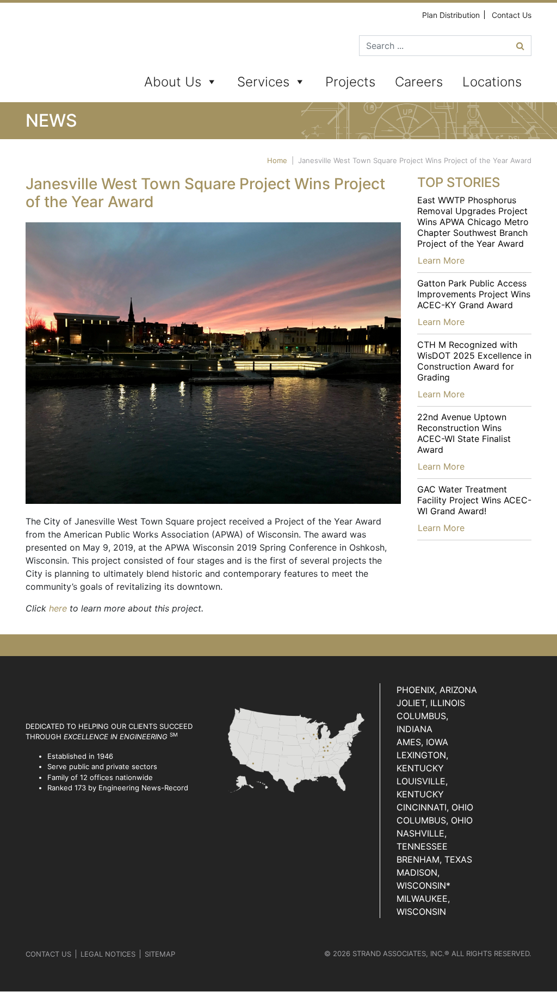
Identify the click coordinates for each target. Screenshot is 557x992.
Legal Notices (108, 954)
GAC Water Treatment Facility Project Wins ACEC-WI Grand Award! (474, 500)
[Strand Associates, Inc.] (67, 54)
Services (263, 82)
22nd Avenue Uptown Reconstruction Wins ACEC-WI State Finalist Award (464, 433)
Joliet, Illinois (431, 702)
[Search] (520, 45)
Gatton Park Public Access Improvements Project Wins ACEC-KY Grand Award (473, 294)
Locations (492, 82)
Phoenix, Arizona (437, 689)
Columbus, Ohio (435, 820)
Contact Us (511, 15)
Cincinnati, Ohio (435, 807)
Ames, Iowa (422, 742)
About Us (172, 82)
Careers (419, 82)
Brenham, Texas (434, 859)
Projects (350, 82)
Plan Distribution (451, 15)
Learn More (441, 260)
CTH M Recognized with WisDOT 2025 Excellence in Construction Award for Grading (474, 361)
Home (277, 160)
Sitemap (160, 954)
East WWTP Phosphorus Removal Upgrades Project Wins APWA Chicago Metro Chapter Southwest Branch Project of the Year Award (473, 222)
